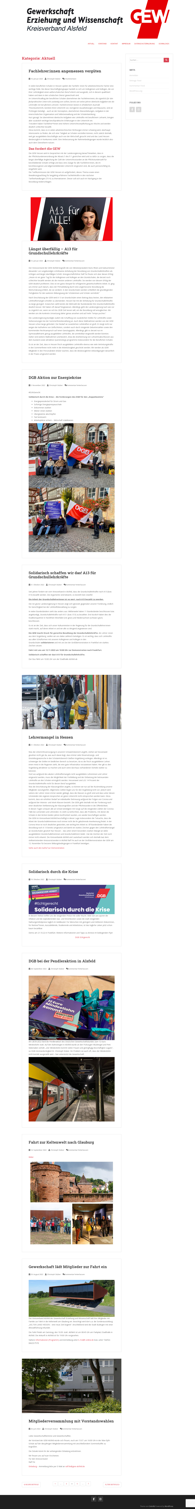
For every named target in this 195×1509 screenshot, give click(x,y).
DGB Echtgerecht (82, 937)
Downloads (164, 44)
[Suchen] (166, 60)
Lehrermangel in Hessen (51, 737)
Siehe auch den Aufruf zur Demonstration (46, 848)
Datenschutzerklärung (144, 44)
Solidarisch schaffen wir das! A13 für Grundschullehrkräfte (62, 574)
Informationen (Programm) (47, 1340)
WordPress (169, 1506)
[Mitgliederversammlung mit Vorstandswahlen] (71, 1386)
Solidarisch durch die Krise (53, 871)
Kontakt (114, 44)
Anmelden (133, 75)
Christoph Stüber (53, 79)
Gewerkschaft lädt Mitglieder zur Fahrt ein (68, 1266)
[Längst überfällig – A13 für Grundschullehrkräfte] (71, 219)
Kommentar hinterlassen (74, 261)
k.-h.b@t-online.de (86, 1340)
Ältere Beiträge (111, 1484)
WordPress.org (135, 91)
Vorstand (102, 44)
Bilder (31, 1157)
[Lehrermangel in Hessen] (71, 702)
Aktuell (91, 44)
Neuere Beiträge (32, 1484)
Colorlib (152, 1506)
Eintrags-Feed (135, 80)
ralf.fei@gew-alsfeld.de (75, 1466)
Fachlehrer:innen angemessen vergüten (65, 71)
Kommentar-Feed (137, 85)
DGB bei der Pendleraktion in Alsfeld (62, 961)
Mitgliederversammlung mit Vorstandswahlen (71, 1421)
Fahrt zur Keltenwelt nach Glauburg (61, 1142)
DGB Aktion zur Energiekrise (55, 377)
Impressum (126, 44)
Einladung (33, 1466)
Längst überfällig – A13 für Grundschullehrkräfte (53, 250)
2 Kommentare (70, 79)
